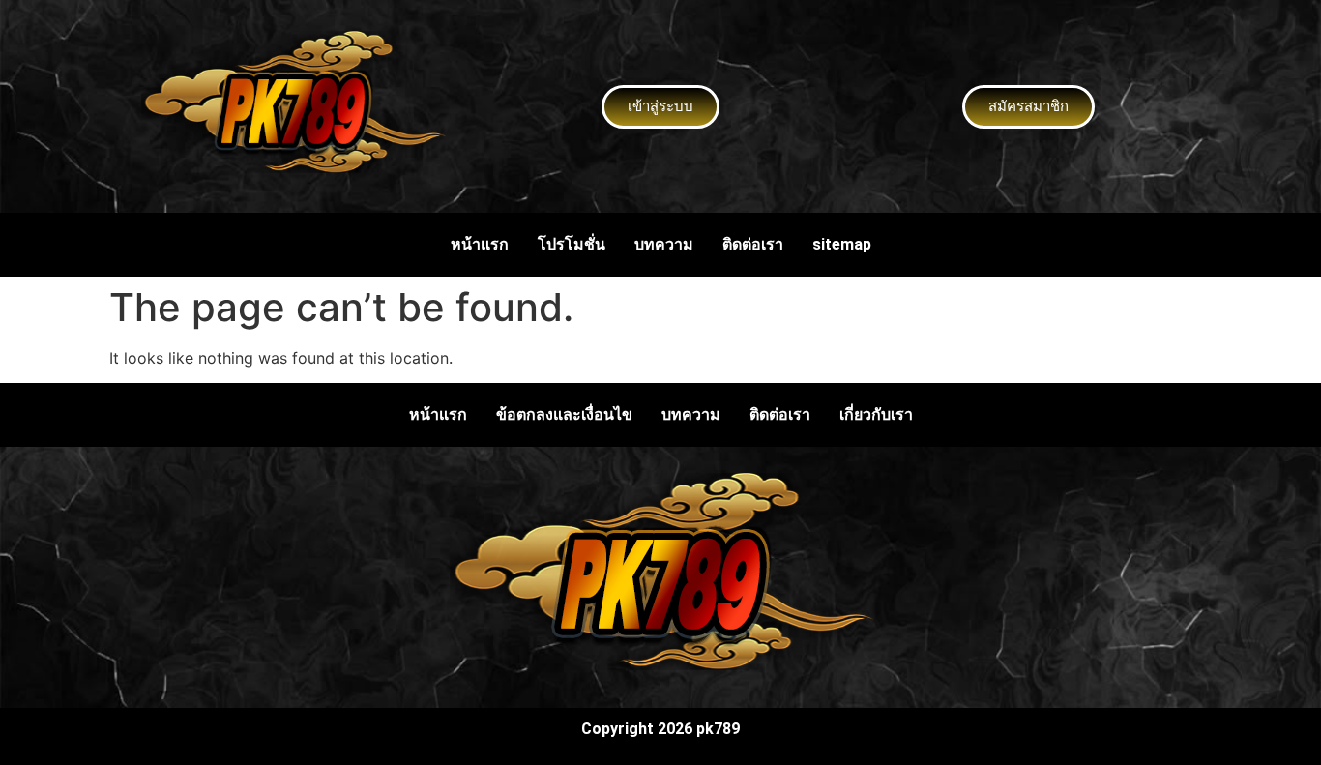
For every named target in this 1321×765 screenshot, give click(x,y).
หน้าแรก (480, 244)
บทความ (663, 244)
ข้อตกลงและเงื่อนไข (564, 414)
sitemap (841, 244)
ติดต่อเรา (752, 244)
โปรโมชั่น (571, 244)
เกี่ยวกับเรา (876, 414)
